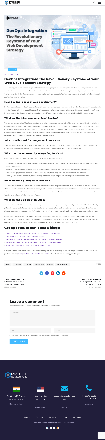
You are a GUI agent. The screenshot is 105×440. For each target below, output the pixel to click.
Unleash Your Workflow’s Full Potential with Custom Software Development (34, 242)
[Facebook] (47, 273)
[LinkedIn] (58, 273)
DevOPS (12, 69)
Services (39, 417)
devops (8, 264)
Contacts (77, 417)
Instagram (22, 254)
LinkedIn (37, 254)
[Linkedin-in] (54, 428)
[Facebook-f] (51, 428)
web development (63, 264)
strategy (50, 264)
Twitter (46, 254)
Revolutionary (39, 264)
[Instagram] (57, 428)
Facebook (29, 254)
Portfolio (52, 417)
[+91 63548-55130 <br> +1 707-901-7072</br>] (89, 388)
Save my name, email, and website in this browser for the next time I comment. (40, 336)
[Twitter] (41, 273)
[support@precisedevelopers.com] (64, 388)
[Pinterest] (52, 273)
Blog (65, 417)
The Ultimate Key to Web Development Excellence (25, 236)
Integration (17, 264)
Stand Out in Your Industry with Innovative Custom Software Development (33, 233)
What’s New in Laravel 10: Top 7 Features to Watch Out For (28, 245)
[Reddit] (64, 273)
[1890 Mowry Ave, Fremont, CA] (40, 389)
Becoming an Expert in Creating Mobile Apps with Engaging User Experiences (34, 239)
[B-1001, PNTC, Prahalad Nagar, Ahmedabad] (16, 389)
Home (27, 417)
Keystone (28, 264)
